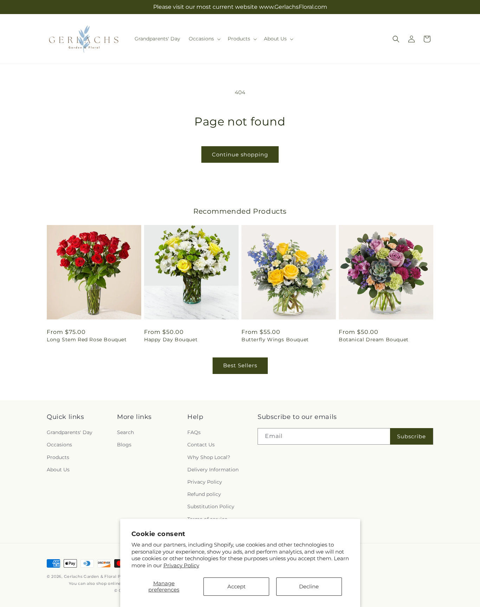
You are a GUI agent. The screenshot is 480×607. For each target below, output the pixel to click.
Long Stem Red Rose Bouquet (87, 339)
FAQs (194, 432)
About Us (58, 469)
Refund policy (204, 494)
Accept (236, 586)
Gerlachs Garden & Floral (90, 576)
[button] (203, 38)
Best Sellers (240, 365)
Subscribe (411, 436)
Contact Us (201, 445)
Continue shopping (240, 154)
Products (58, 457)
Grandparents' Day (69, 432)
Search (125, 432)
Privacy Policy (181, 565)
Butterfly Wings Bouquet (275, 339)
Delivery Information (213, 469)
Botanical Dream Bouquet (374, 339)
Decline (309, 586)
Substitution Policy (210, 506)
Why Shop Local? (208, 457)
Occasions (59, 445)
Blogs (124, 445)
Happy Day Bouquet (170, 339)
